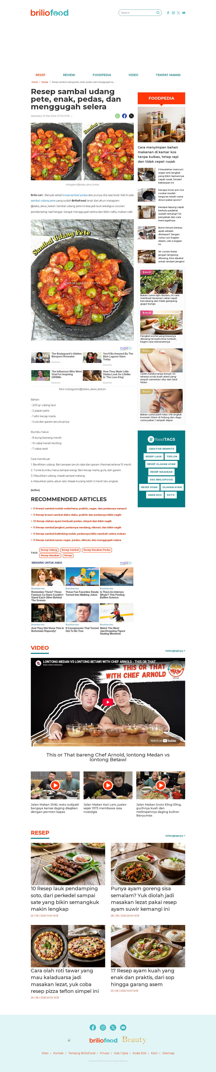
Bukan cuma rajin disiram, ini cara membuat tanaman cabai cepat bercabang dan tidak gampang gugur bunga (159, 299)
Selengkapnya (174, 650)
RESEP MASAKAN (161, 471)
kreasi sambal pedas (75, 195)
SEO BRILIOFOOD (161, 479)
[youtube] (183, 12)
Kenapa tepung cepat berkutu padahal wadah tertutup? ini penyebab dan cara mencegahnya (171, 214)
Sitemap (168, 1053)
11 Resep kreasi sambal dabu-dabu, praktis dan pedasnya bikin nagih (77, 514)
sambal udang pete (43, 200)
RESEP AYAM (149, 487)
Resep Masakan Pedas (96, 549)
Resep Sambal (70, 549)
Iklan (45, 1053)
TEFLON (172, 456)
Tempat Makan (168, 75)
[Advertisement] (108, 49)
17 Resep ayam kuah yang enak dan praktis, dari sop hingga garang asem (142, 977)
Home (35, 82)
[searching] (158, 13)
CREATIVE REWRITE (161, 448)
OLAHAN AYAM (172, 487)
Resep (40, 75)
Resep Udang (49, 549)
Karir (154, 1053)
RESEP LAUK (154, 456)
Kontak (58, 1053)
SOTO (171, 495)
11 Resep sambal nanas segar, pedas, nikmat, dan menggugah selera (77, 540)
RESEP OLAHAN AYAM (161, 464)
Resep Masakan (50, 555)
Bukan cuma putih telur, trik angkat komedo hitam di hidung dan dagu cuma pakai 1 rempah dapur (161, 417)
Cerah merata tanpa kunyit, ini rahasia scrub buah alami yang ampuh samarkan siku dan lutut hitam (158, 378)
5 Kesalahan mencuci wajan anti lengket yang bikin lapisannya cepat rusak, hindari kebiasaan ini (171, 176)
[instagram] (173, 12)
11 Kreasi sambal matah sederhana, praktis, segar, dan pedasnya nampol (80, 508)
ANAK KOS (155, 495)
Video (133, 75)
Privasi (104, 1053)
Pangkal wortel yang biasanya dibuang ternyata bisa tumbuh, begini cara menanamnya (158, 339)
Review (69, 75)
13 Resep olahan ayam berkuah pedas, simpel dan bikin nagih (72, 521)
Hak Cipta (121, 1053)
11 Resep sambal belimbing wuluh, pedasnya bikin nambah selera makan (79, 533)
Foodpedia (102, 75)
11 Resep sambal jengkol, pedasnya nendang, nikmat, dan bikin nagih (77, 527)
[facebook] (168, 12)
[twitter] (178, 12)
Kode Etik (139, 1053)
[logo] (49, 12)
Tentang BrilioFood (81, 1053)
